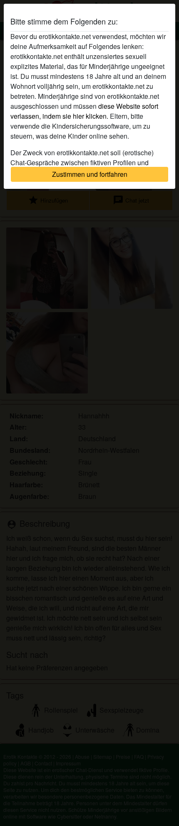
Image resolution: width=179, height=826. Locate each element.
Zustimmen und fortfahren (89, 174)
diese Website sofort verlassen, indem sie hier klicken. (84, 111)
